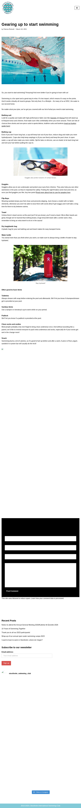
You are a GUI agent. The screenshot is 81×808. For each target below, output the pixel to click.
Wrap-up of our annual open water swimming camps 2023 (23, 636)
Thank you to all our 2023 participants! (16, 632)
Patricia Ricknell (9, 29)
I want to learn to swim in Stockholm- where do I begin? (22, 640)
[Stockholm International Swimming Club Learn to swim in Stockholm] (8, 7)
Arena (62, 118)
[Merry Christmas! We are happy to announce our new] (60, 740)
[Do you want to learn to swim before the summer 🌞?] (60, 692)
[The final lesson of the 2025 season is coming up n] (21, 759)
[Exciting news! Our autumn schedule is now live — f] (21, 780)
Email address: (8, 652)
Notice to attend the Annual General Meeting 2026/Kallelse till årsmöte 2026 (30, 625)
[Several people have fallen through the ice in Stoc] (21, 718)
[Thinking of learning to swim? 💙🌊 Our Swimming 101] (60, 761)
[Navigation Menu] (76, 8)
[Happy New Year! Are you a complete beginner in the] (21, 735)
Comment (9, 562)
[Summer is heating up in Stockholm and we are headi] (21, 692)
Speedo (53, 118)
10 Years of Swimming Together (13, 629)
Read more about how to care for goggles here (53, 192)
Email (7, 544)
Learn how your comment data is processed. (47, 598)
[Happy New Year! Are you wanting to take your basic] (60, 712)
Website (8, 553)
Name (7, 535)
